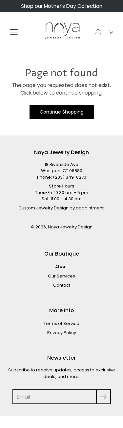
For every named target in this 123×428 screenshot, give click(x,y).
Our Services (61, 276)
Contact (61, 285)
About (61, 267)
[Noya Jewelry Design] (61, 31)
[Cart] (111, 32)
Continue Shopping (62, 112)
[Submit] (103, 396)
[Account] (98, 32)
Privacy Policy (61, 333)
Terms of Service (61, 323)
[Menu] (14, 32)
